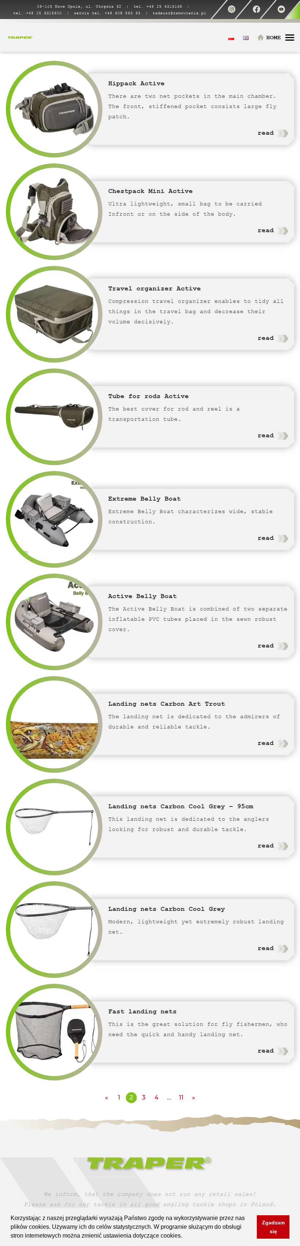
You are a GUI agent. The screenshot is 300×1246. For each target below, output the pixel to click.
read (266, 133)
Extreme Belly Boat (144, 499)
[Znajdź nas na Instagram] (231, 9)
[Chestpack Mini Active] (54, 212)
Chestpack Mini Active (150, 191)
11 (181, 1097)
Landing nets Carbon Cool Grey (166, 909)
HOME (273, 37)
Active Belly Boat (142, 596)
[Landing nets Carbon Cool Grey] (54, 930)
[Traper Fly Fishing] (20, 37)
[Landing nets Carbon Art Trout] (54, 724)
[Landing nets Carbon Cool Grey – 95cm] (54, 827)
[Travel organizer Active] (54, 314)
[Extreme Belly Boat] (54, 519)
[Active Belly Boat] (54, 622)
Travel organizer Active (154, 288)
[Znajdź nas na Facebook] (256, 9)
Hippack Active (136, 83)
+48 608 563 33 (122, 12)
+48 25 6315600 (44, 12)
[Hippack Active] (54, 109)
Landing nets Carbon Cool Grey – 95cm (180, 806)
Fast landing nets (142, 1011)
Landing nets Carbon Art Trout (166, 704)
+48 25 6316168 (164, 6)
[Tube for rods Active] (54, 417)
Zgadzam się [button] (273, 1227)
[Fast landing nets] (54, 1032)
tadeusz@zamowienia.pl (179, 12)
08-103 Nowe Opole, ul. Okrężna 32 (79, 6)
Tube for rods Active (148, 396)
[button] (185, 1236)
